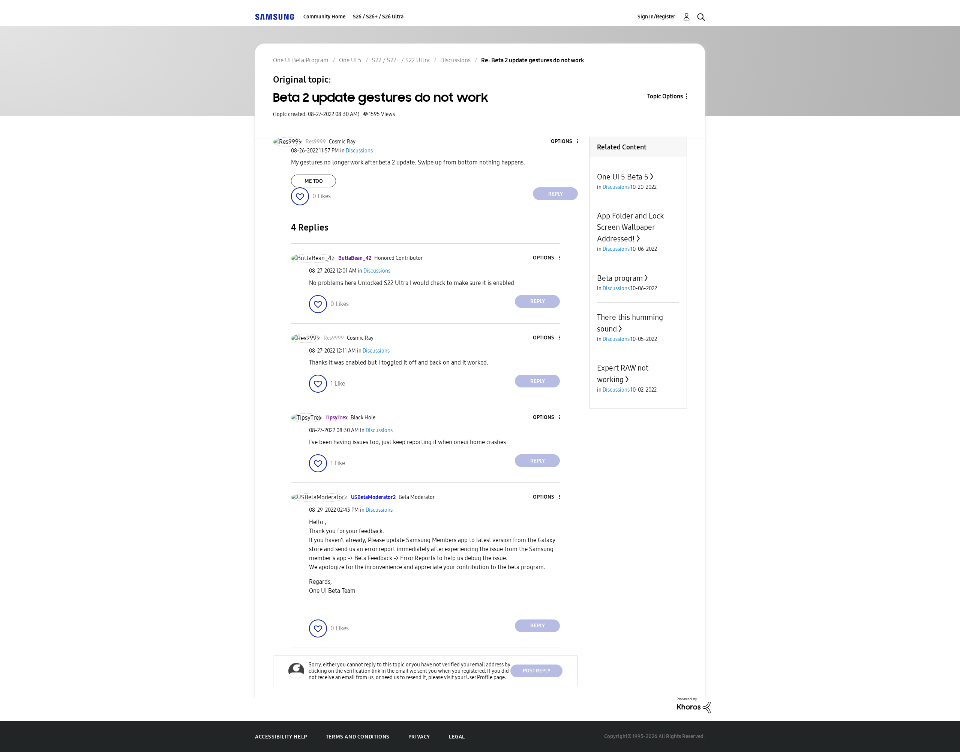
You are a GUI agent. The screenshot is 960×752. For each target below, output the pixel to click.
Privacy (419, 737)
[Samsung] (274, 16)
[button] (565, 141)
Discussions (455, 60)
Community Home (324, 17)
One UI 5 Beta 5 (622, 176)
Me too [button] (313, 181)
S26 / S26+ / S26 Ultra (378, 17)
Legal (457, 737)
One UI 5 (350, 60)
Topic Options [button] (665, 96)
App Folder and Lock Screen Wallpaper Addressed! (630, 227)
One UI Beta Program (300, 60)
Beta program (620, 278)
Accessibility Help (281, 737)
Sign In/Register (656, 17)
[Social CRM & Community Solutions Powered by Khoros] (694, 704)
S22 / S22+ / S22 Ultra (401, 60)
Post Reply (536, 671)
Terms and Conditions (358, 737)
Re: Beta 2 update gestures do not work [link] (532, 60)
